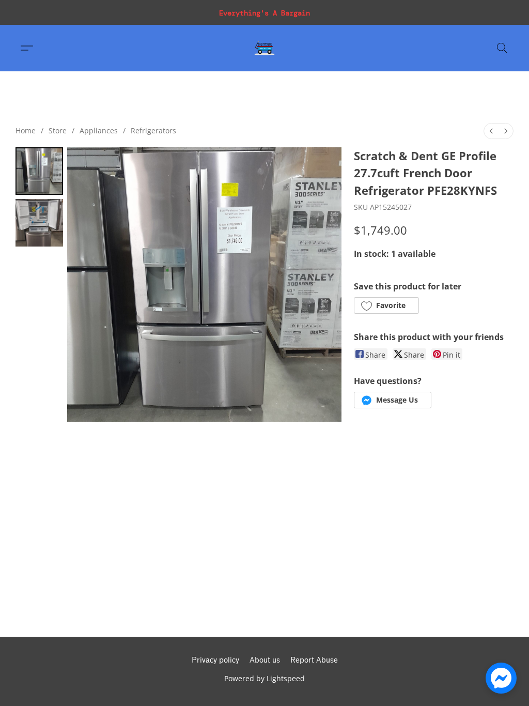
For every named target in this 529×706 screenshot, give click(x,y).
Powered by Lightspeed (264, 678)
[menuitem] (491, 131)
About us (265, 660)
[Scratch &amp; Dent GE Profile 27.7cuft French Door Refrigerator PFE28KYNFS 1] (39, 223)
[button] (264, 48)
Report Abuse (314, 660)
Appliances (99, 130)
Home (25, 130)
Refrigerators (153, 130)
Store (58, 130)
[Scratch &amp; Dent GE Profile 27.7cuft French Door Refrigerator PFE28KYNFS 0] (39, 171)
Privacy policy (215, 660)
